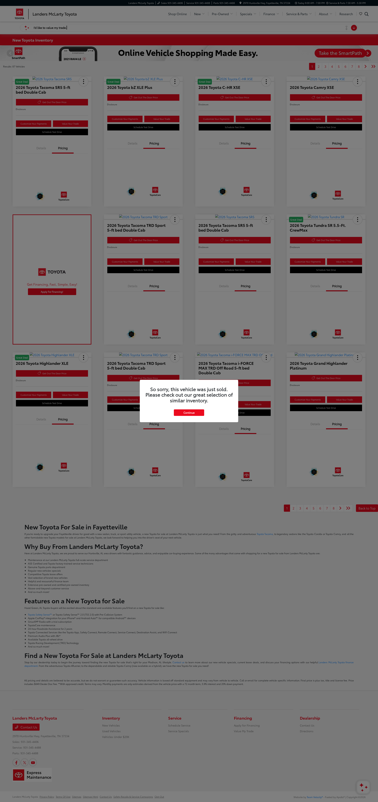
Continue (189, 412)
